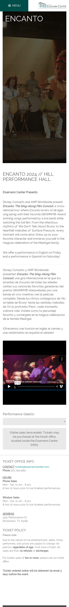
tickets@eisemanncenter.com (32, 466)
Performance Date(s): (19, 414)
